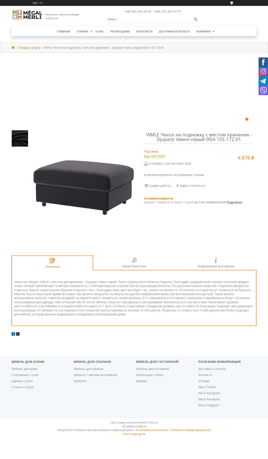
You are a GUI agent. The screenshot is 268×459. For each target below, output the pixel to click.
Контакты (144, 31)
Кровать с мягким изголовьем (95, 375)
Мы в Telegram (208, 405)
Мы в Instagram (209, 393)
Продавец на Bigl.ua (134, 426)
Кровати (80, 381)
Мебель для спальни (88, 369)
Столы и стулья (23, 387)
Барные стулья (22, 381)
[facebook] (13, 334)
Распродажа (120, 31)
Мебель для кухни (24, 369)
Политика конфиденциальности (191, 430)
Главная (63, 31)
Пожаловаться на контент (152, 430)
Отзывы (204, 381)
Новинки (203, 31)
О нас (99, 31)
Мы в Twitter (207, 387)
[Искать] (195, 19)
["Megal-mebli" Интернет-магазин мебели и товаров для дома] (27, 15)
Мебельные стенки (149, 375)
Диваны (141, 381)
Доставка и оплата (174, 31)
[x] (17, 334)
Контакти (205, 375)
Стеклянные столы (25, 375)
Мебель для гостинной (152, 369)
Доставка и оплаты (212, 369)
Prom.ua (153, 422)
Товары (82, 31)
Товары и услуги (29, 48)
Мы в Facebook (209, 399)
